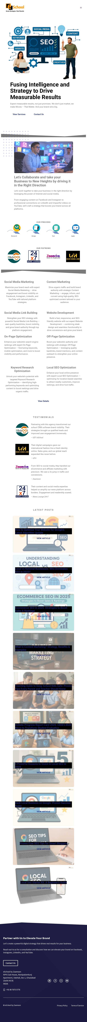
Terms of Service (77, 1005)
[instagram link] (49, 980)
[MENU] (81, 8)
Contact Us (39, 114)
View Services (19, 114)
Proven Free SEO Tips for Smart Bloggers (43, 843)
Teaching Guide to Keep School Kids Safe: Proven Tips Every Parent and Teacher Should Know (43, 687)
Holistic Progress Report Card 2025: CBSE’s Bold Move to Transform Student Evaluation (43, 726)
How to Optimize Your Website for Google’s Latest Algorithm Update (39, 531)
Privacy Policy (62, 1005)
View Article (43, 538)
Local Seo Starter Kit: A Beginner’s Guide (43, 882)
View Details (43, 401)
